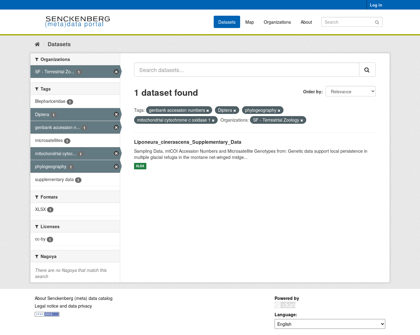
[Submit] (377, 21)
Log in (376, 5)
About (306, 22)
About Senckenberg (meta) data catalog (74, 298)
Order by (312, 91)
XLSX (140, 166)
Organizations (277, 22)
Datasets (227, 22)
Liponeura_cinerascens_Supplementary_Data (187, 141)
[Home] (37, 44)
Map (249, 22)
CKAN (285, 305)
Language (285, 314)
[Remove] (207, 110)
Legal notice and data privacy (63, 306)
